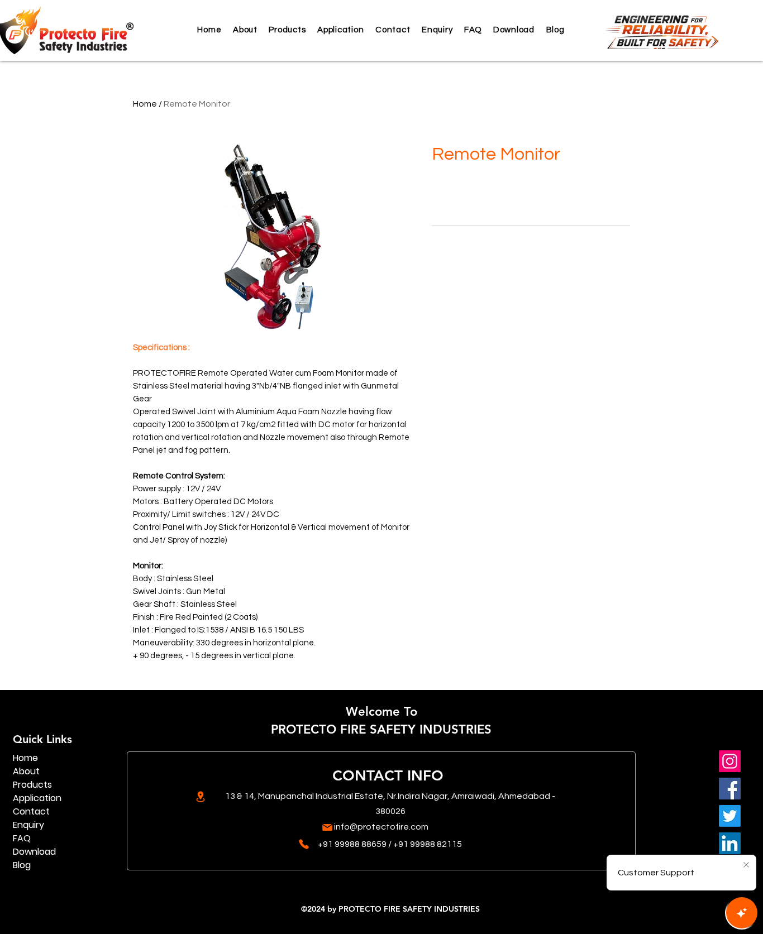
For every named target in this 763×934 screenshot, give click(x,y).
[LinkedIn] (730, 843)
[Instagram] (730, 761)
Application (37, 798)
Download (34, 851)
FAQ (22, 838)
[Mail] (327, 827)
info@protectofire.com (381, 826)
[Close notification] (746, 865)
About (26, 771)
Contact (31, 811)
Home (145, 103)
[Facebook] (730, 788)
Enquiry (28, 824)
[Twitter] (730, 816)
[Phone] (303, 844)
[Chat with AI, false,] (741, 912)
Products (32, 784)
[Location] (200, 796)
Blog (22, 865)
